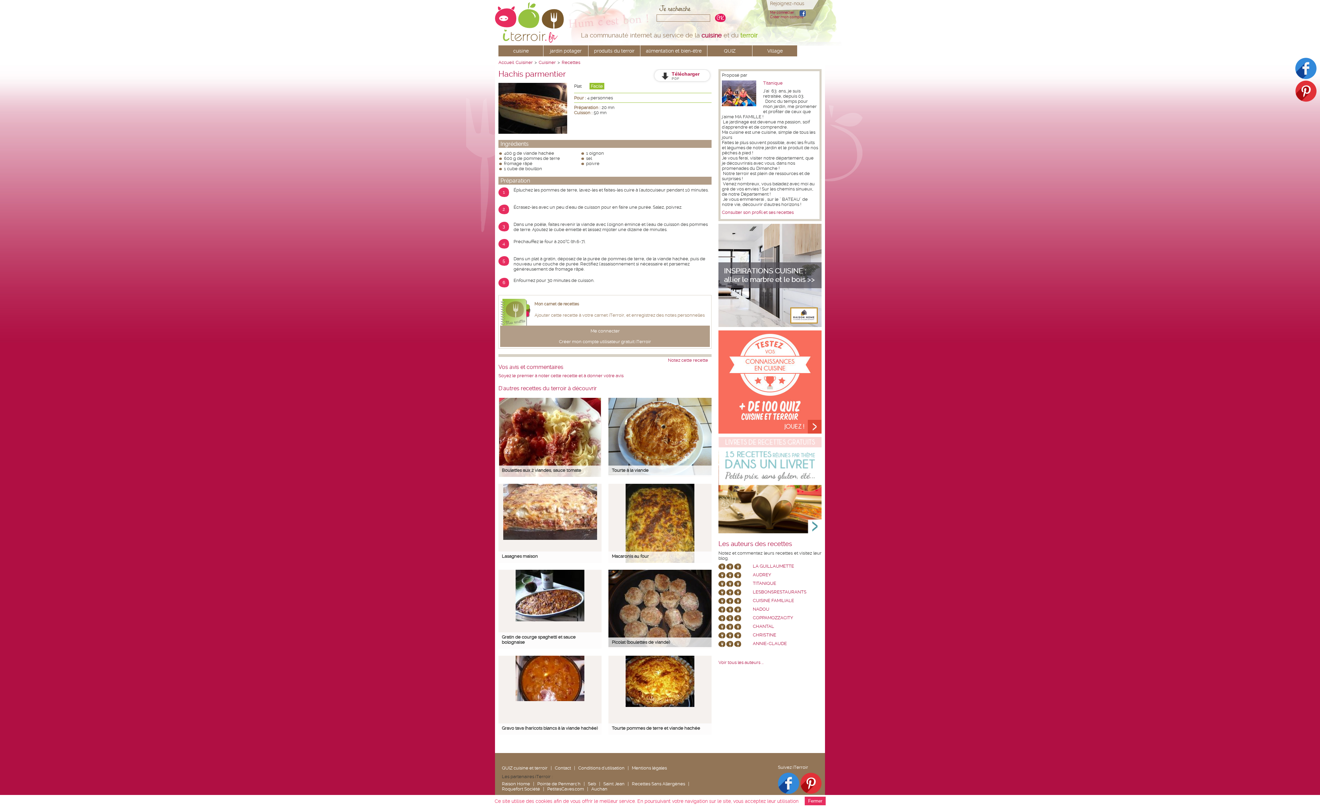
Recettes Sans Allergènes (658, 783)
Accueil (506, 62)
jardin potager (566, 51)
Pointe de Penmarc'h (559, 783)
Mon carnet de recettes (557, 304)
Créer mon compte (786, 17)
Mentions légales (649, 768)
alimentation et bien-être (674, 51)
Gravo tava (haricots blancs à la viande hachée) (550, 728)
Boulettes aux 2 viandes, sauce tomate (541, 470)
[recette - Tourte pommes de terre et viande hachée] (660, 705)
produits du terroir (614, 51)
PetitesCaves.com (565, 789)
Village (775, 51)
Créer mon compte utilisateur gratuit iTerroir (605, 341)
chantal (763, 626)
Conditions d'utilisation (601, 768)
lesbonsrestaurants (779, 592)
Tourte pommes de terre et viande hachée (656, 728)
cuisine (521, 51)
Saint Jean (614, 783)
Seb (592, 783)
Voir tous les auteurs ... (740, 662)
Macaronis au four (630, 556)
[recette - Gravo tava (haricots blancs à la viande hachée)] (550, 699)
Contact (563, 768)
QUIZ (730, 51)
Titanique (773, 83)
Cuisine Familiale (773, 600)
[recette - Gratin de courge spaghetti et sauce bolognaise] (550, 619)
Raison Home (516, 783)
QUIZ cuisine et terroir (525, 768)
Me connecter (782, 12)
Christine (764, 634)
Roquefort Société (521, 789)
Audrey (762, 574)
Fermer (815, 801)
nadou (761, 609)
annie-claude (770, 643)
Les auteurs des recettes (755, 544)
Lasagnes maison (520, 556)
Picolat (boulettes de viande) (641, 642)
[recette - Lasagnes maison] (550, 538)
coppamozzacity (773, 617)
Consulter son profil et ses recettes (758, 212)
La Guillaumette (773, 566)
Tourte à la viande (630, 470)
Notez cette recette (688, 360)
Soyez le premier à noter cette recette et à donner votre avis (561, 375)
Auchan (599, 789)
